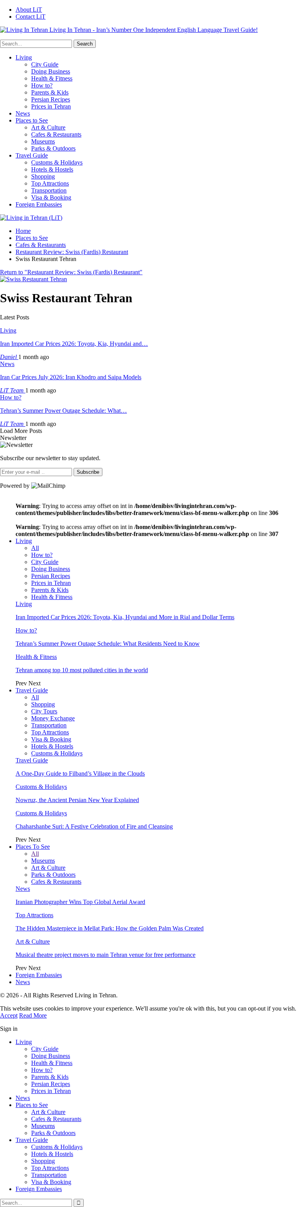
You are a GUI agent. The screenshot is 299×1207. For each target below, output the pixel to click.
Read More (33, 1015)
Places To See (33, 846)
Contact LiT (31, 16)
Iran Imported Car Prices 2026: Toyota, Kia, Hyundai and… (74, 343)
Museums (43, 141)
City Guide (44, 64)
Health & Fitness (51, 78)
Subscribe (88, 472)
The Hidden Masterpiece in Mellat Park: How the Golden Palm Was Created (110, 928)
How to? (42, 85)
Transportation (49, 190)
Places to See (32, 120)
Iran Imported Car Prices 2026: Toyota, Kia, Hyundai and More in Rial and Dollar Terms (125, 617)
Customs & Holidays (57, 162)
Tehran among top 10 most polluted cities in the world (82, 670)
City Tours (44, 711)
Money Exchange (53, 718)
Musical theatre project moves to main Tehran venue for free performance (105, 954)
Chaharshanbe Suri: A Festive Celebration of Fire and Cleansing (94, 826)
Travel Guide (32, 155)
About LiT (29, 9)
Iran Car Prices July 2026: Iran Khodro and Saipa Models (70, 377)
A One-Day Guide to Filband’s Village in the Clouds (80, 773)
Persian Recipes (50, 99)
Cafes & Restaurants (56, 134)
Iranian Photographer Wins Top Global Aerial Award (80, 902)
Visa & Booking (51, 197)
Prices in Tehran (51, 106)
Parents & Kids (50, 92)
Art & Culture (48, 127)
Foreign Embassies (39, 204)
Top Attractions (50, 183)
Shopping (43, 176)
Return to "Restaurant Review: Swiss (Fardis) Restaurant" (71, 272)
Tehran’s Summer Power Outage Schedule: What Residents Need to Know (108, 643)
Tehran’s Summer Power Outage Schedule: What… (63, 410)
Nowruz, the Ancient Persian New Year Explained (77, 800)
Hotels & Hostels (52, 169)
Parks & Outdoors (53, 148)
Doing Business (50, 71)
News (23, 113)
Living (24, 57)
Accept (9, 1015)
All (35, 548)
